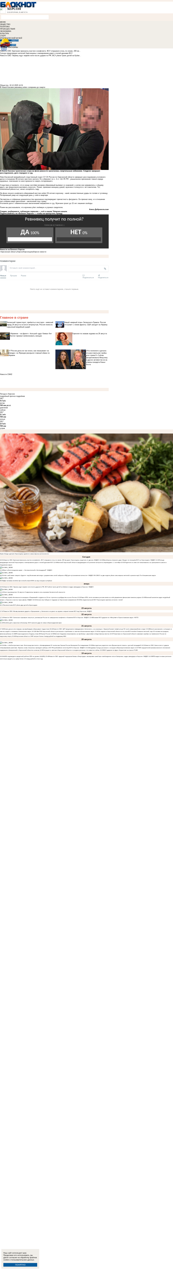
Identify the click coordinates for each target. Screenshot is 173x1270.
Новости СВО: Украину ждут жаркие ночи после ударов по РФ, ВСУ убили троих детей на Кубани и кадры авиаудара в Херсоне (46, 587)
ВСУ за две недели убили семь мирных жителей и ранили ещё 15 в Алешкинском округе (126, 575)
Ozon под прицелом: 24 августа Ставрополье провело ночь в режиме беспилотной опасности (34, 592)
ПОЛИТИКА (5, 27)
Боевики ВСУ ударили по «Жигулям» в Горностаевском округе (113, 617)
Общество (4, 85)
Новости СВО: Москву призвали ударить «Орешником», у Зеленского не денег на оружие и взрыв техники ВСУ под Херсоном (45, 611)
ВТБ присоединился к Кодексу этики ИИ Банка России (32, 634)
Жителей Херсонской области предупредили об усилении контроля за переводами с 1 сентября (89, 562)
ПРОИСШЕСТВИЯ (7, 29)
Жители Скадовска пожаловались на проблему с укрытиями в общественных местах (81, 634)
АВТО (13, 45)
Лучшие (13, 275)
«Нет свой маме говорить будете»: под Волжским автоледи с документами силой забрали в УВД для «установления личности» (46, 575)
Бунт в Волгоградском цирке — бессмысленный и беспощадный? (25, 570)
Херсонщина (28, 252)
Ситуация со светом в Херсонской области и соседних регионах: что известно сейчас (71, 650)
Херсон (20, 252)
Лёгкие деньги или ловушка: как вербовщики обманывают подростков (26, 629)
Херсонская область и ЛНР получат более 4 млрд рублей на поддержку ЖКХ (41, 636)
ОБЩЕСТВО (5, 24)
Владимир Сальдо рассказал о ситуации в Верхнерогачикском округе (112, 647)
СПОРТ (3, 36)
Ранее (23, 275)
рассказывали (14, 207)
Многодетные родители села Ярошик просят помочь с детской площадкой (116, 645)
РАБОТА (15, 40)
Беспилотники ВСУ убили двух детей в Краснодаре (20, 605)
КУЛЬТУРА (4, 34)
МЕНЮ (3, 22)
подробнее (20, 396)
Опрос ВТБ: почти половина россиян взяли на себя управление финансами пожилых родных (111, 597)
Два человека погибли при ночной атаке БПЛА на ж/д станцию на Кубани (28, 580)
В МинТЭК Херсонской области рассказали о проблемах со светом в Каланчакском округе (64, 631)
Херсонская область (8, 252)
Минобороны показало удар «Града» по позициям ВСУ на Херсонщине (126, 560)
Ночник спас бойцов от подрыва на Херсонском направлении (56, 600)
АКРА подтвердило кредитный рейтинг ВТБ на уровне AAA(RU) (24, 656)
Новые (3, 275)
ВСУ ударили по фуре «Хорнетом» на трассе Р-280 (121, 650)
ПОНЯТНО (20, 1265)
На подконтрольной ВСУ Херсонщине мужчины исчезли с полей (102, 600)
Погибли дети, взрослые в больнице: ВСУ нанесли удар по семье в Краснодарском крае (33, 623)
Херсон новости (39, 252)
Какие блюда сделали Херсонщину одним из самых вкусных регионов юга (24, 554)
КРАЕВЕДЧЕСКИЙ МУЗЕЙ (11, 38)
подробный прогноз (8, 396)
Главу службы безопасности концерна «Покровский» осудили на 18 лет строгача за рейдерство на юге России (40, 597)
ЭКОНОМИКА (5, 31)
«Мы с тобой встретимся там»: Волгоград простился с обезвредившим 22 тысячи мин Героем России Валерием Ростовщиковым (46, 645)
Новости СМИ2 (6, 374)
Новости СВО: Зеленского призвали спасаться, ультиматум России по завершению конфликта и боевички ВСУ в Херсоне (43, 617)
